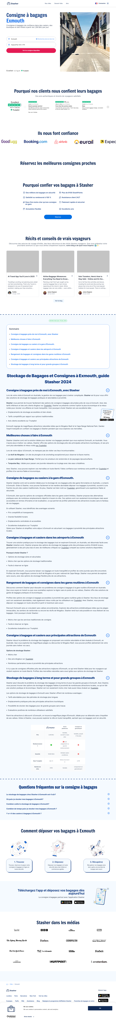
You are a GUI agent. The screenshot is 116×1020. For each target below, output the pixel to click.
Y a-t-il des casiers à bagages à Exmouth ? (24, 813)
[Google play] (66, 902)
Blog (38, 1001)
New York (33, 996)
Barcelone (23, 996)
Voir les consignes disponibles (31, 50)
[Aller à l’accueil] (12, 3)
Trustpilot (47, 406)
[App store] (79, 902)
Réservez (58, 217)
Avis (67, 3)
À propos (9, 1001)
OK (100, 1008)
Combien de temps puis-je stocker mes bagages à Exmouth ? (31, 809)
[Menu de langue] (96, 3)
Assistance (30, 1001)
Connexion (102, 3)
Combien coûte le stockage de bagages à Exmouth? (27, 804)
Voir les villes (43, 996)
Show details (28, 1016)
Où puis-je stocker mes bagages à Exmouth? (24, 799)
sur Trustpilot (41, 445)
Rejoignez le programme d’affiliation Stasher (56, 1001)
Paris (16, 996)
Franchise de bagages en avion (84, 1001)
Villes (11, 984)
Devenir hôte (58, 3)
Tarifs (17, 1001)
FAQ (22, 1001)
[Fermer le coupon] (114, 410)
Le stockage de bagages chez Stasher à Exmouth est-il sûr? (31, 794)
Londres (9, 996)
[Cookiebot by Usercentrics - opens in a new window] (11, 1016)
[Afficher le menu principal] (108, 3)
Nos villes (48, 3)
